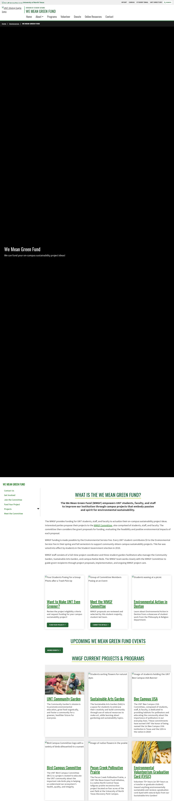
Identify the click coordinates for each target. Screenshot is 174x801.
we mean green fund (41, 11)
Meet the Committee (13, 513)
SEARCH (168, 2)
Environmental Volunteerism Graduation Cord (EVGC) (151, 772)
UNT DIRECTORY (156, 2)
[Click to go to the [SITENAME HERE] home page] (12, 9)
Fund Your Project (12, 504)
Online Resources (93, 17)
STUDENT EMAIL (142, 2)
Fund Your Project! (57, 625)
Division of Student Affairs (35, 8)
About (38, 17)
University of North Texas (33, 2)
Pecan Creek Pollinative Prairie (106, 770)
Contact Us (9, 490)
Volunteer (65, 17)
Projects (8, 509)
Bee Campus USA (146, 698)
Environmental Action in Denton (150, 604)
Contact (109, 17)
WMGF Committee (103, 525)
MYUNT (124, 2)
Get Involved (9, 495)
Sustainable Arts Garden (107, 698)
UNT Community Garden (64, 698)
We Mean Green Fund (14, 484)
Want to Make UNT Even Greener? (63, 604)
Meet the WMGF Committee (101, 604)
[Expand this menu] (42, 16)
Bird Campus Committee (64, 767)
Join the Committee (13, 499)
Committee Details (100, 625)
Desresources (14, 24)
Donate (77, 17)
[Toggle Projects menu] (38, 508)
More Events (53, 650)
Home (29, 17)
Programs (52, 17)
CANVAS (132, 2)
